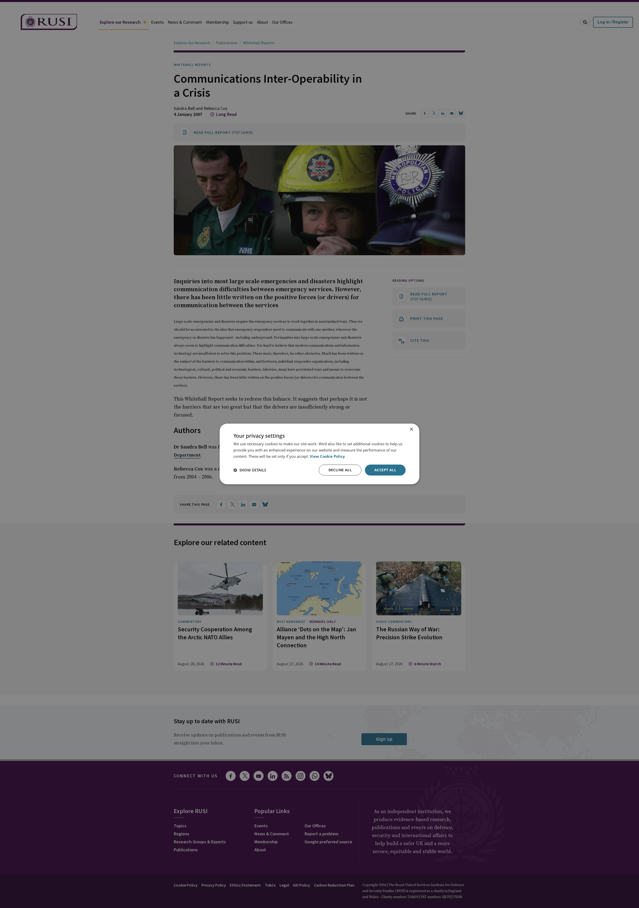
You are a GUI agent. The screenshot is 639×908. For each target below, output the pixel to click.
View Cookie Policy (327, 456)
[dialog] (319, 454)
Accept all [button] (385, 469)
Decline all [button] (340, 469)
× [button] (411, 429)
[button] (249, 470)
